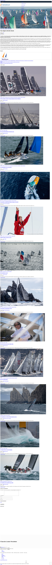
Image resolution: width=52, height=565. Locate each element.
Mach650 (13, 60)
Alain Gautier (2, 60)
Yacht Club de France (5, 484)
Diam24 (5, 60)
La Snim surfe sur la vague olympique (6, 449)
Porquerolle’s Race (5, 200)
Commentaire (2, 495)
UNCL (11, 481)
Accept (1, 564)
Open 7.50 (15, 60)
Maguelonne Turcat (5, 133)
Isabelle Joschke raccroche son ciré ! (5, 237)
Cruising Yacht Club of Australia (7, 418)
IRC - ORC (1, 130)
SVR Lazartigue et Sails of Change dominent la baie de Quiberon (10, 98)
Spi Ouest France (28, 60)
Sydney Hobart (8, 415)
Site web (1, 499)
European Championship (3, 481)
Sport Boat (19, 97)
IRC (6, 60)
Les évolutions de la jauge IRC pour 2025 (6, 482)
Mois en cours (2, 506)
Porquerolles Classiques (11, 200)
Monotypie (6, 97)
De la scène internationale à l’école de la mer (7, 131)
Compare (3, 558)
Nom (1, 496)
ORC (17, 60)
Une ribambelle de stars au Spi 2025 (6, 167)
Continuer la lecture (2, 171)
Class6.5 (1, 97)
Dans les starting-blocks (4, 379)
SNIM (6, 130)
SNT (18, 60)
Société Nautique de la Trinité (22, 60)
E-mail (1, 498)
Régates (12, 97)
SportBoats (31, 60)
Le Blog (1, 62)
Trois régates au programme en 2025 (6, 308)
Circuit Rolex (2, 415)
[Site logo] (5, 6)
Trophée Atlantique (23, 97)
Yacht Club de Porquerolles (6, 203)
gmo (3, 32)
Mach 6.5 (4, 97)
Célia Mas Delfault (5, 100)
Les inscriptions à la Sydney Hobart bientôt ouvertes (8, 416)
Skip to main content (2, 0)
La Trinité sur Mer (9, 60)
